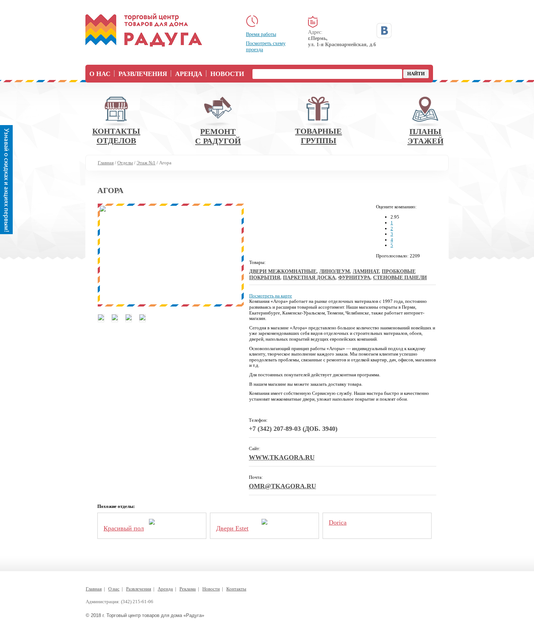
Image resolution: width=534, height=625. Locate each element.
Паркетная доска (309, 277)
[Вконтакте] (384, 30)
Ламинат (366, 271)
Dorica (338, 522)
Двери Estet (232, 528)
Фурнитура (354, 277)
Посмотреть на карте (270, 296)
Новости (227, 73)
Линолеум (334, 271)
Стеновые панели (400, 277)
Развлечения (142, 73)
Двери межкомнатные (282, 271)
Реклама (187, 589)
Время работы (261, 34)
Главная (94, 589)
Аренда (188, 73)
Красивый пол (124, 528)
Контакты (236, 589)
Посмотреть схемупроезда (266, 46)
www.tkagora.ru (282, 457)
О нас (99, 73)
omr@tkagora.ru (282, 486)
